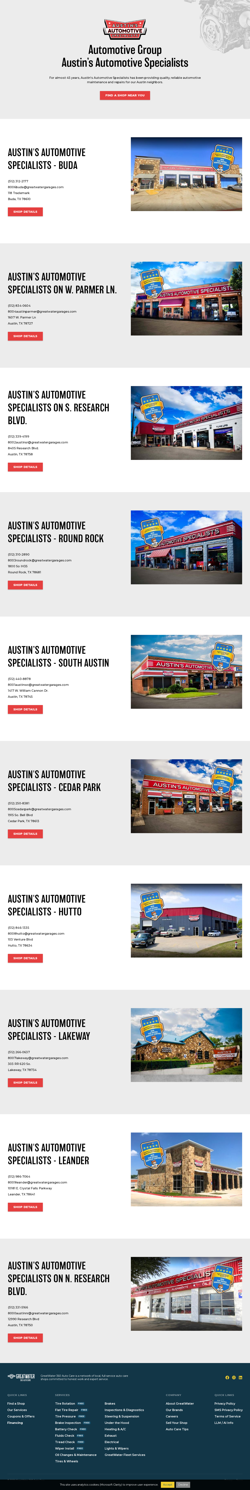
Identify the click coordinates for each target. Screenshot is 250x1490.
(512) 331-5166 (18, 1307)
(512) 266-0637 (19, 1052)
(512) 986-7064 (19, 1176)
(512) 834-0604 (19, 305)
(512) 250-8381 (18, 803)
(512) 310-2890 (18, 554)
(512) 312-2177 (18, 181)
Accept (167, 1484)
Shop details (25, 211)
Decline (183, 1484)
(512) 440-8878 (19, 679)
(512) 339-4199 (18, 436)
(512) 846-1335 (18, 928)
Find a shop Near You (125, 95)
